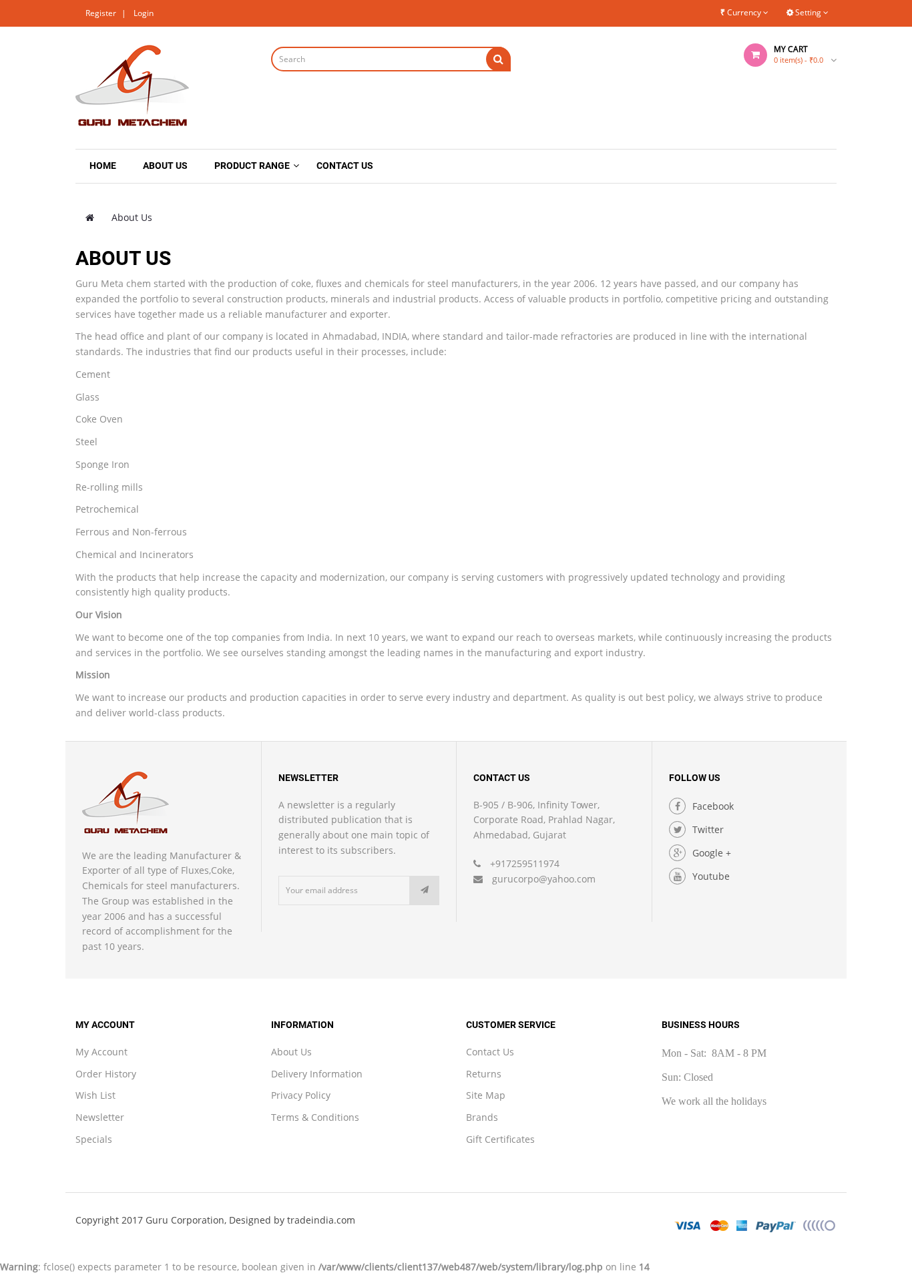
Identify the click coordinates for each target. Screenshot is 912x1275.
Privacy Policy (300, 1095)
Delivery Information (317, 1073)
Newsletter (99, 1117)
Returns (483, 1073)
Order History (105, 1073)
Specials (93, 1139)
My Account (101, 1051)
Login (144, 13)
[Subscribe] (424, 890)
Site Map (485, 1095)
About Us (131, 217)
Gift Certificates (500, 1139)
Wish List (95, 1095)
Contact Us (490, 1051)
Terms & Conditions (315, 1117)
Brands (482, 1117)
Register (100, 13)
